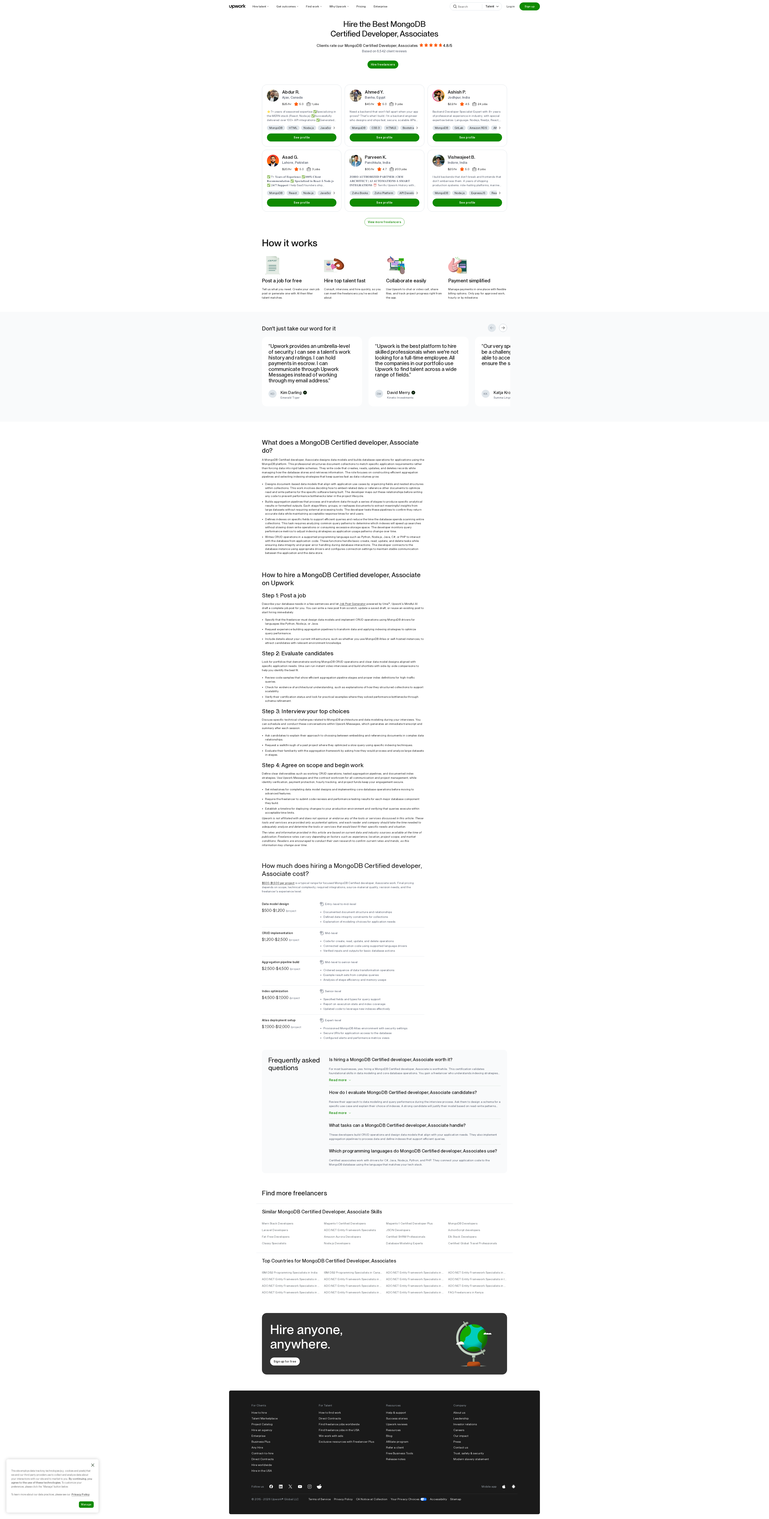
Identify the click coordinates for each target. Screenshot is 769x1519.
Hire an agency (262, 1430)
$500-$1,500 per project (278, 883)
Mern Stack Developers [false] (277, 1223)
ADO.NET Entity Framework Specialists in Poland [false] (415, 1292)
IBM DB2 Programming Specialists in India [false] (289, 1272)
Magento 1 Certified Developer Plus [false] (409, 1223)
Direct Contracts (263, 1459)
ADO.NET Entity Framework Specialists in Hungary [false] (415, 1279)
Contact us (460, 1447)
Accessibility (438, 1499)
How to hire (259, 1412)
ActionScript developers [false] (464, 1230)
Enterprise (259, 1435)
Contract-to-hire (263, 1453)
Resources (393, 1430)
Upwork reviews (397, 1424)
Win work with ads (331, 1435)
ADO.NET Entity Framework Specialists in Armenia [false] (291, 1285)
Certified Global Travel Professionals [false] (472, 1243)
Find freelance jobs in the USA (339, 1430)
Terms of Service (319, 1499)
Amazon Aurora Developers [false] (342, 1236)
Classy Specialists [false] (274, 1243)
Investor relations (465, 1424)
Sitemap (455, 1499)
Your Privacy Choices (409, 1499)
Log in (511, 6)
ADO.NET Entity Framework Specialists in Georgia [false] (477, 1272)
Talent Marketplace (265, 1418)
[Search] (455, 6)
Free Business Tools (399, 1453)
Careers (458, 1430)
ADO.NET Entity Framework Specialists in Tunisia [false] (477, 1285)
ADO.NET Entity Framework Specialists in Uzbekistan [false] (415, 1272)
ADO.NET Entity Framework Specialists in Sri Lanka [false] (353, 1285)
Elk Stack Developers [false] (462, 1236)
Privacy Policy (343, 1499)
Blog (389, 1435)
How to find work (330, 1412)
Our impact (461, 1435)
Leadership (461, 1418)
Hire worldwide (262, 1464)
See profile (302, 137)
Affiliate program (397, 1441)
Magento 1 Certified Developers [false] (345, 1223)
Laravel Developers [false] (275, 1230)
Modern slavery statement (471, 1459)
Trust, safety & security (468, 1453)
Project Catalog (262, 1424)
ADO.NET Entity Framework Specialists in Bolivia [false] (291, 1279)
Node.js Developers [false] (337, 1243)
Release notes (395, 1459)
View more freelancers (384, 222)
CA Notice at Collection (372, 1499)
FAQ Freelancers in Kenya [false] (465, 1292)
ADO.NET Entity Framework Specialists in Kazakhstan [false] (353, 1279)
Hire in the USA (262, 1470)
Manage (86, 1504)
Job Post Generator (352, 603)
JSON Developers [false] (398, 1230)
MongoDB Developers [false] (462, 1223)
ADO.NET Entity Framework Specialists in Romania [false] (353, 1292)
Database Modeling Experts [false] (404, 1243)
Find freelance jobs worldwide (339, 1424)
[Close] (93, 1465)
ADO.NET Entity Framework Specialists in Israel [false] (477, 1279)
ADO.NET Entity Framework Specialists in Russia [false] (291, 1292)
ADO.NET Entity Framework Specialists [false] (350, 1230)
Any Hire (257, 1447)
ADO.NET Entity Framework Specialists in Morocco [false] (415, 1285)
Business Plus (261, 1441)
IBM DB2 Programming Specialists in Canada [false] (353, 1272)
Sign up (530, 6)
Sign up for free (285, 1361)
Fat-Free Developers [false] (276, 1236)
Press (457, 1441)
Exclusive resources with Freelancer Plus (346, 1441)
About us (459, 1412)
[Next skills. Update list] (333, 127)
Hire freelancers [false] (383, 64)
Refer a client (395, 1447)
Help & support (396, 1412)
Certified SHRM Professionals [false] (405, 1236)
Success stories (397, 1418)
